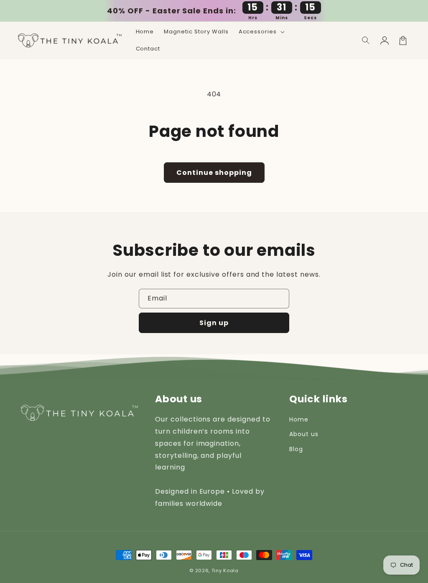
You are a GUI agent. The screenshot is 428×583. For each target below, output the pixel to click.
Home (298, 419)
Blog (296, 449)
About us (303, 434)
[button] (366, 40)
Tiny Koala (225, 570)
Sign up (214, 323)
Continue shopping (214, 172)
